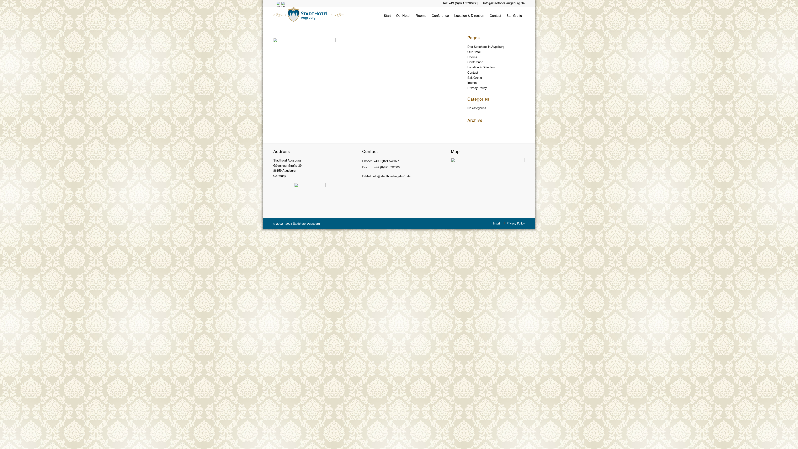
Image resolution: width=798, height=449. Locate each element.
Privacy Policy (477, 87)
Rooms (472, 57)
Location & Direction (481, 67)
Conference (475, 62)
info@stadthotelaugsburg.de (504, 3)
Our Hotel (473, 51)
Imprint (472, 82)
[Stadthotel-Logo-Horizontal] (308, 15)
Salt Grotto (474, 77)
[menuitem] (387, 15)
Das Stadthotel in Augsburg (485, 46)
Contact (472, 72)
